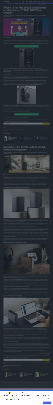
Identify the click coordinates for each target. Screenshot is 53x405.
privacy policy (13, 399)
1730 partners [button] (7, 395)
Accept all (47, 402)
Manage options (38, 402)
